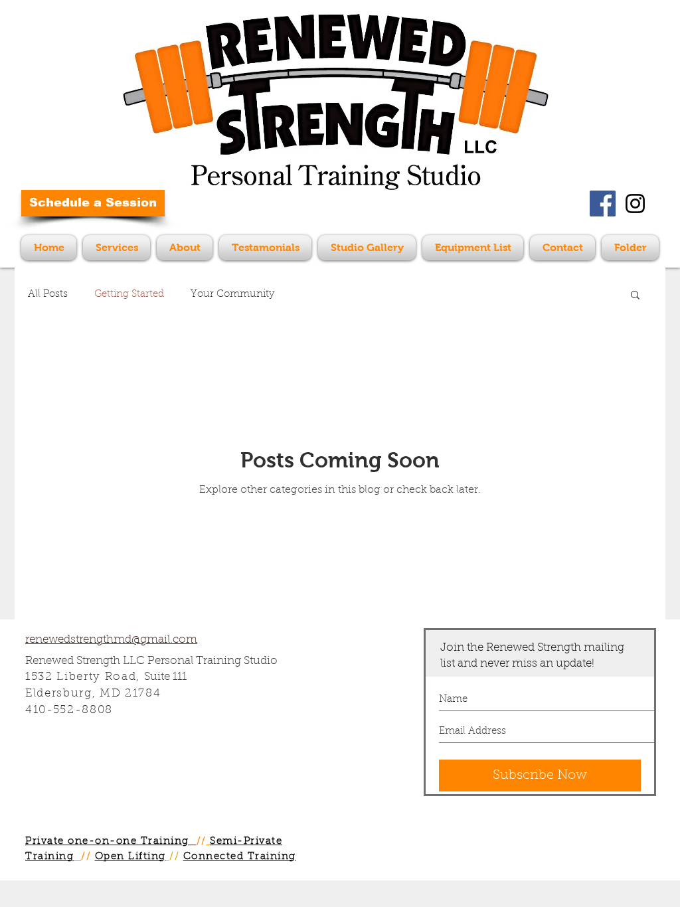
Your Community (232, 294)
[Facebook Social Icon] (603, 203)
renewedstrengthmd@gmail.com (111, 640)
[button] (635, 296)
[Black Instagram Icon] (635, 203)
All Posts (48, 294)
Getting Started (129, 294)
